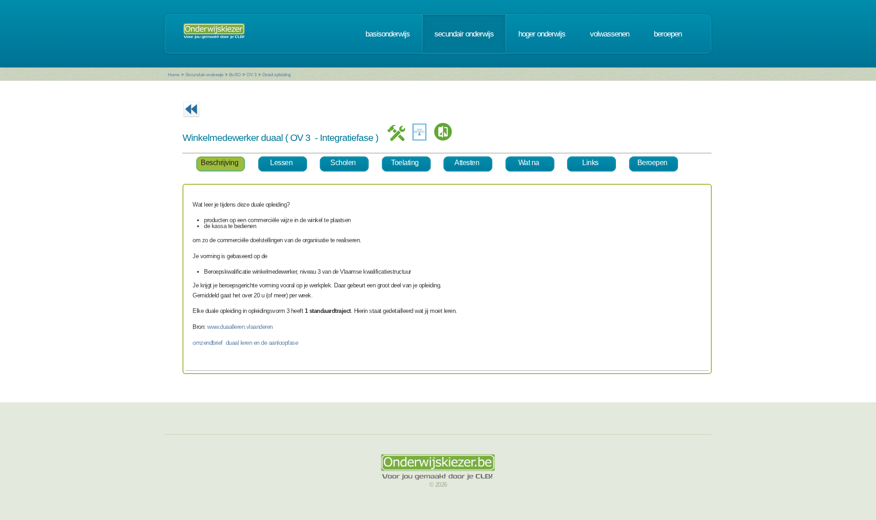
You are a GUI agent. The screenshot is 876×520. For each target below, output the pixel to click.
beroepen (668, 33)
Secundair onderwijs (204, 74)
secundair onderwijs (464, 33)
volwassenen (609, 33)
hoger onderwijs (541, 33)
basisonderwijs (387, 33)
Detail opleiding (276, 74)
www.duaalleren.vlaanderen (240, 326)
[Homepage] (214, 34)
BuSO (235, 74)
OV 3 (251, 74)
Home (173, 74)
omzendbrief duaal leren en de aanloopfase (245, 342)
